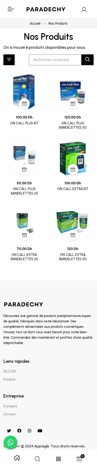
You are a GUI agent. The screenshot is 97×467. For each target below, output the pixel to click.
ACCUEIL (10, 371)
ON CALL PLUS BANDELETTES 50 (73, 125)
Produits (9, 379)
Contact (9, 414)
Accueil (35, 23)
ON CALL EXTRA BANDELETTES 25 (24, 257)
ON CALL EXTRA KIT (72, 189)
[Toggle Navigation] (10, 9)
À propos (10, 406)
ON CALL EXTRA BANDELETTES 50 (73, 257)
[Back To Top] (84, 440)
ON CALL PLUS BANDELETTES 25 (24, 191)
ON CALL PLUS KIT (24, 123)
